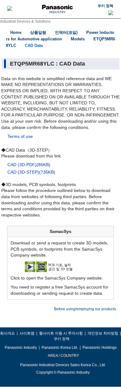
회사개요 (7, 333)
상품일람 (38, 32)
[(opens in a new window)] (60, 266)
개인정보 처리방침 (102, 333)
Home (15, 32)
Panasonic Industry (21, 347)
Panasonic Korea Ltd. (60, 347)
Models (78, 39)
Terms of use (20, 136)
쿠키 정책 (105, 6)
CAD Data (34, 45)
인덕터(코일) (66, 32)
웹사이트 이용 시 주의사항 (61, 333)
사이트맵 (27, 333)
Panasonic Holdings (100, 347)
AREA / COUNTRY (63, 355)
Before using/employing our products (85, 309)
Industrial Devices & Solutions (25, 21)
